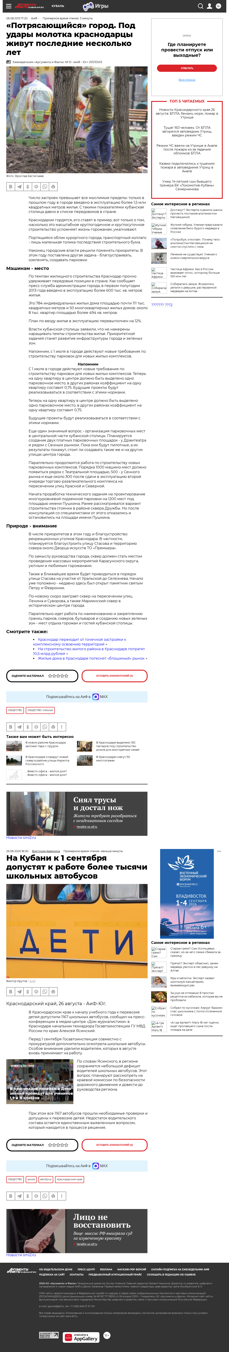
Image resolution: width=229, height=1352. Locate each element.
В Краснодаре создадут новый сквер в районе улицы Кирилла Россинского (47, 760)
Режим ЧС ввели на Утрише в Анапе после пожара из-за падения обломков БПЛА (187, 149)
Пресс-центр (86, 1269)
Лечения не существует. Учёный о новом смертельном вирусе (193, 256)
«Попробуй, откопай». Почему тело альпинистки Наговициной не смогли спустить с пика (195, 243)
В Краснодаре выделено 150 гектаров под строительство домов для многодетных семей (117, 746)
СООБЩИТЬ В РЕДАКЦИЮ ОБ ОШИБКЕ (171, 1274)
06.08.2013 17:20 (17, 18)
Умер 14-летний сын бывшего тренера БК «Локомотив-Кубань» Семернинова (187, 185)
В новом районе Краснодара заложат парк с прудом (45, 744)
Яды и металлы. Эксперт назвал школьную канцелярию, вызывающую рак (192, 981)
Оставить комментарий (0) (114, 675)
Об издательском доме (55, 1269)
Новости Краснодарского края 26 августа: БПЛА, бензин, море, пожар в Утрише (187, 113)
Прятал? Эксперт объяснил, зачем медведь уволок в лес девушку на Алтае (194, 967)
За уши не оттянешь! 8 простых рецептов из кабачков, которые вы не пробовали (196, 996)
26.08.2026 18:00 (17, 851)
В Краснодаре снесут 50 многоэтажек (113, 758)
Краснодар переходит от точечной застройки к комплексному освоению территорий (79, 641)
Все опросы (187, 80)
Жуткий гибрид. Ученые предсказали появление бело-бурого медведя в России (196, 228)
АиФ (32, 981)
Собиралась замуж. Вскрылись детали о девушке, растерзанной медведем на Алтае (193, 287)
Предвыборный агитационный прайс (115, 1274)
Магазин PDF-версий (131, 1269)
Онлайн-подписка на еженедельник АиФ (180, 1269)
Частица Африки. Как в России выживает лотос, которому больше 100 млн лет (195, 272)
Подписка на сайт (52, 1274)
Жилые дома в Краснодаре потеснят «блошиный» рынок (91, 658)
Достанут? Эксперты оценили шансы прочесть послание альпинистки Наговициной (196, 213)
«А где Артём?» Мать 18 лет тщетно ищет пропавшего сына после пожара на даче (194, 1026)
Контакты (76, 1274)
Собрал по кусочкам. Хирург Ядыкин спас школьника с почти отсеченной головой (196, 1011)
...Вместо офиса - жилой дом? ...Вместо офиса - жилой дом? (46, 773)
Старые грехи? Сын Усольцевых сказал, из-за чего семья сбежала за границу (195, 952)
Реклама (106, 1269)
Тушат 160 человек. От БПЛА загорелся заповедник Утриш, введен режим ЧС (187, 131)
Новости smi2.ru (21, 838)
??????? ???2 (161, 305)
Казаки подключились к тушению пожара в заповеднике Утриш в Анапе (187, 167)
